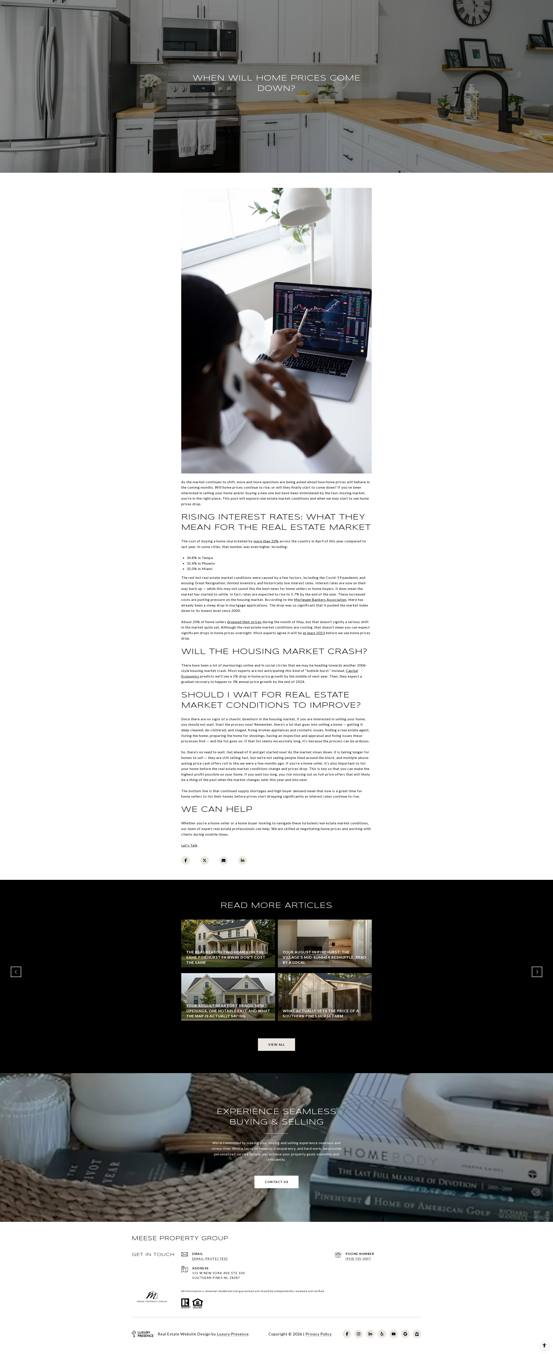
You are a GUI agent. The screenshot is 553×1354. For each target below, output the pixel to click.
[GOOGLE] (405, 1334)
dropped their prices (244, 622)
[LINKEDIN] (370, 1334)
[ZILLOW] (417, 1334)
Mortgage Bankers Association (320, 599)
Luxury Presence (233, 1334)
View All (276, 1044)
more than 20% (266, 541)
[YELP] (382, 1334)
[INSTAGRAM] (358, 1334)
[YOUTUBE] (393, 1334)
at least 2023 (314, 633)
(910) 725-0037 (358, 1259)
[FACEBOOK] (347, 1334)
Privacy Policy (318, 1334)
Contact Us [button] (276, 1182)
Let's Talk (189, 845)
